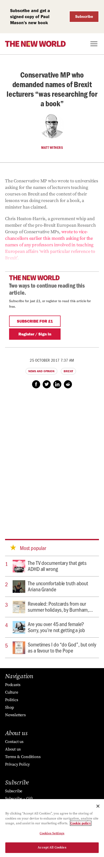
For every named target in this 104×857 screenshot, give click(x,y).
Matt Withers (52, 147)
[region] (52, 828)
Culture (11, 692)
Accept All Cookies (52, 847)
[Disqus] (52, 459)
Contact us (14, 741)
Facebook (36, 384)
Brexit (68, 371)
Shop (9, 707)
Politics (11, 699)
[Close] (97, 806)
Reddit (68, 384)
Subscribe (84, 16)
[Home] (35, 44)
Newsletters (15, 714)
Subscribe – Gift (19, 798)
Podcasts (12, 684)
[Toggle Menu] (94, 44)
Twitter (47, 384)
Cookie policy (80, 823)
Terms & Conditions (22, 756)
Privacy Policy (17, 764)
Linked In (57, 384)
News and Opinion (41, 371)
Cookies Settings (52, 833)
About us (12, 749)
